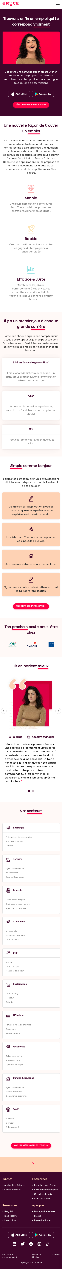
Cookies (56, 1255)
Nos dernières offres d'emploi (31, 1145)
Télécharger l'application (31, 105)
